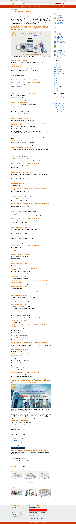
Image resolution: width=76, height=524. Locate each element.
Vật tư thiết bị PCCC (58, 111)
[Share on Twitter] (29, 482)
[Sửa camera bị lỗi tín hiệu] (17, 492)
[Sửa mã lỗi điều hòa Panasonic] (44, 474)
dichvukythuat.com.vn (18, 463)
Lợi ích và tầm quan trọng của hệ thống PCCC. (61, 18)
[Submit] (54, 3)
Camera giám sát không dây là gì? (60, 27)
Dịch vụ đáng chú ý (57, 67)
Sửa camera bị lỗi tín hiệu (16, 496)
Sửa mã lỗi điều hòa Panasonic (43, 478)
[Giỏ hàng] (63, 6)
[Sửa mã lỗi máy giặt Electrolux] (30, 474)
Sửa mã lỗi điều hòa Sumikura (61, 14)
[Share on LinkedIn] (35, 482)
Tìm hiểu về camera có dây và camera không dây (61, 32)
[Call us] (36, 507)
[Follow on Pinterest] (38, 507)
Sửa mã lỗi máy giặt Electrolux (29, 478)
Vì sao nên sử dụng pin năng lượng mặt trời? (61, 55)
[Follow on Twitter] (32, 507)
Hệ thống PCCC (57, 82)
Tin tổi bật (56, 88)
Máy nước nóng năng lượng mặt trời (61, 46)
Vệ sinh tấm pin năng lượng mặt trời (61, 51)
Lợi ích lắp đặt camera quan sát (60, 23)
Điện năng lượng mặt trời (59, 73)
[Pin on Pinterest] (33, 482)
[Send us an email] (34, 507)
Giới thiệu (38, 6)
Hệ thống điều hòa (57, 80)
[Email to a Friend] (31, 482)
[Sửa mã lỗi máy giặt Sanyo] (17, 474)
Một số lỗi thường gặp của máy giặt (18, 445)
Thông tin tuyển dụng (16, 516)
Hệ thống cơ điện (57, 78)
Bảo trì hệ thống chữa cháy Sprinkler (44, 497)
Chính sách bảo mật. (16, 509)
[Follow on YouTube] (39, 507)
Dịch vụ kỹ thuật (19, 6)
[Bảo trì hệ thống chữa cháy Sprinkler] (45, 492)
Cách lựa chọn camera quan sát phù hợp (60, 37)
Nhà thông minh (57, 84)
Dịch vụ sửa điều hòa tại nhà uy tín (31, 497)
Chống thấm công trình (58, 65)
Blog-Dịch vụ (27, 6)
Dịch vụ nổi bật (57, 71)
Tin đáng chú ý (57, 86)
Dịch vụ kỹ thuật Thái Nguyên (30, 379)
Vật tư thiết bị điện (57, 109)
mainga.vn (25, 463)
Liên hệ (42, 6)
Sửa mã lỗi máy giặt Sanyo (15, 478)
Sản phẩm (33, 6)
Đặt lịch (45, 6)
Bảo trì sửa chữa (14, 9)
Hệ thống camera (57, 76)
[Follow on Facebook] (64, 0)
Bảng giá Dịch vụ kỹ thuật (58, 97)
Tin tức (55, 90)
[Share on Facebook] (27, 482)
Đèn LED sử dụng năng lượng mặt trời (61, 42)
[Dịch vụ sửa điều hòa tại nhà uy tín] (31, 492)
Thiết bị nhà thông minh (58, 105)
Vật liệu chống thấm (58, 107)
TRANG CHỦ (14, 6)
